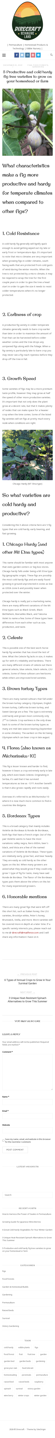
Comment (7, 1051)
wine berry (8, 1395)
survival (19, 1388)
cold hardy (8, 1347)
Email (5, 1111)
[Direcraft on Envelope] (22, 55)
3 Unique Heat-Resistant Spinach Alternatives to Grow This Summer (27, 1239)
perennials (26, 1375)
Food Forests (40, 65)
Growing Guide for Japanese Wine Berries (21, 1221)
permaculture (42, 1375)
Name (5, 1096)
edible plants (24, 1347)
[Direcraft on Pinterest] (33, 55)
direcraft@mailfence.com (25, 932)
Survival (6, 1318)
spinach (7, 1388)
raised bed (9, 1381)
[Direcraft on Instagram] (27, 55)
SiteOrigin (41, 1429)
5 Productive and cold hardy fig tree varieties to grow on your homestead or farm (26, 1249)
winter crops (23, 1395)
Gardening (38, 67)
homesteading (10, 1375)
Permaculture (8, 1302)
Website (6, 1125)
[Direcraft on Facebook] (16, 55)
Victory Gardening (10, 1326)
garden (43, 1354)
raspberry (38, 1381)
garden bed (9, 1361)
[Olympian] (27, 1177)
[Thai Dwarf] (27, 1173)
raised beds (24, 1381)
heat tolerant (27, 1368)
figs (36, 1347)
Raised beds (8, 1310)
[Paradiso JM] (27, 1181)
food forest (9, 1354)
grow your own (10, 1368)
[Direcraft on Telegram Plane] (38, 55)
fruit (21, 1354)
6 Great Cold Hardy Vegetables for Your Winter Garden (27, 1229)
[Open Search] (51, 55)
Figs (30, 65)
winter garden (40, 1395)
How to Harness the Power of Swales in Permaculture (26, 1214)
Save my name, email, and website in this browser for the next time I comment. (28, 1140)
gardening (40, 1361)
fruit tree (31, 1354)
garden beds (25, 1361)
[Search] (49, 1194)
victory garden (34, 1388)
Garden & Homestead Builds (15, 1286)
